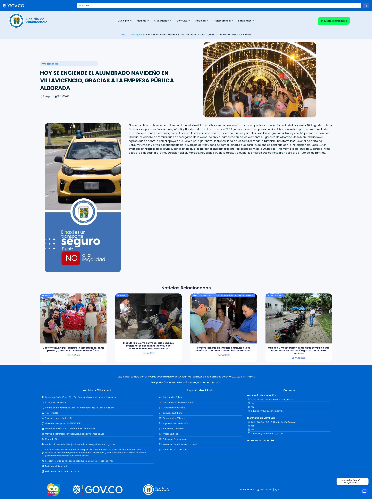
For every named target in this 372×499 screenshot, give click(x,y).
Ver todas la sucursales (260, 440)
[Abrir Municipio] (131, 21)
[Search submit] (366, 5)
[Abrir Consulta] (189, 21)
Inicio (123, 34)
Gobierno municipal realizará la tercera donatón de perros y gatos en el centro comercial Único (73, 349)
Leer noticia (73, 355)
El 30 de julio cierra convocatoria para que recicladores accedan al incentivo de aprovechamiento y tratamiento (148, 345)
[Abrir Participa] (207, 21)
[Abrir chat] (364, 491)
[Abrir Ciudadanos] (170, 21)
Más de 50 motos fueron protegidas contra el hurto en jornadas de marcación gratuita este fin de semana (299, 350)
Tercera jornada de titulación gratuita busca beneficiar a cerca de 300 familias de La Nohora (223, 349)
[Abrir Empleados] (253, 21)
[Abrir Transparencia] (232, 21)
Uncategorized (137, 34)
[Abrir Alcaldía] (148, 21)
